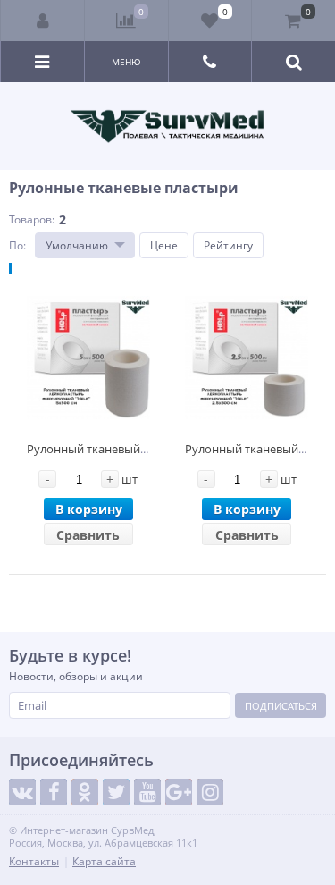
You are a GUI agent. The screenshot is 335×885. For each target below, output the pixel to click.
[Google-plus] (178, 792)
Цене (164, 245)
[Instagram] (210, 792)
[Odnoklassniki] (84, 792)
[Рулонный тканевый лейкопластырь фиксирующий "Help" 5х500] (88, 358)
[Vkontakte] (22, 792)
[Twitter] (116, 792)
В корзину (88, 509)
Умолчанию (77, 245)
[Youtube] (147, 792)
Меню (126, 61)
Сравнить (88, 535)
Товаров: (31, 219)
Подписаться (281, 705)
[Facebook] (53, 792)
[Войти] (43, 20)
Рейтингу (228, 245)
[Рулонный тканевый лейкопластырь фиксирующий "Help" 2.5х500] (246, 358)
